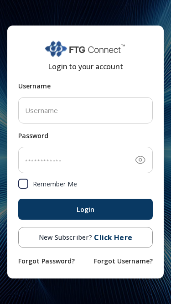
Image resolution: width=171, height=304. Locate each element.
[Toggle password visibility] (140, 160)
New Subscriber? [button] (85, 237)
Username (34, 86)
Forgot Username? (123, 261)
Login (86, 209)
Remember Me (55, 184)
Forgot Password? (46, 261)
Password (33, 135)
